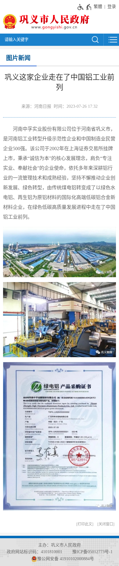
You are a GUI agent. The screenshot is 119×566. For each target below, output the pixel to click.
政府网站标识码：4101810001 (34, 552)
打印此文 (85, 524)
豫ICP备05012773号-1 (92, 552)
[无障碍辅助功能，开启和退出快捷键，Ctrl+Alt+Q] (84, 7)
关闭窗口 (106, 524)
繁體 (98, 6)
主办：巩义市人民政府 (59, 545)
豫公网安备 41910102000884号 (65, 559)
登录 (111, 6)
